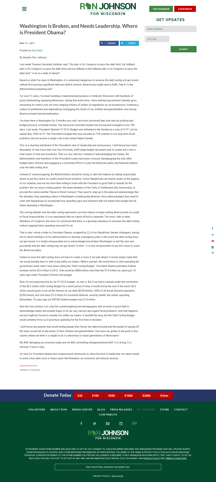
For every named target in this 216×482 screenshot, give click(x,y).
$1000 (129, 395)
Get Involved (161, 9)
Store (164, 409)
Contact (181, 409)
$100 (95, 395)
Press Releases (121, 409)
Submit (183, 49)
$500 (111, 395)
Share (112, 43)
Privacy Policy (152, 458)
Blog (101, 409)
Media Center (82, 409)
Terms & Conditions (176, 458)
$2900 (146, 395)
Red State (37, 50)
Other (164, 395)
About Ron (58, 409)
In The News (34, 370)
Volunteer (36, 409)
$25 (80, 395)
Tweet (132, 43)
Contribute (185, 9)
